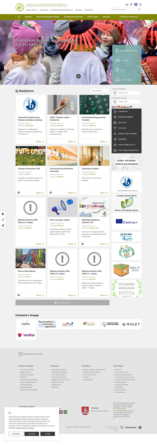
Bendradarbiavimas (26, 387)
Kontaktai (89, 10)
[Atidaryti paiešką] (139, 9)
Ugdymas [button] (28, 17)
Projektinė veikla (94, 228)
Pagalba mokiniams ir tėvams (61, 380)
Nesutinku (31, 434)
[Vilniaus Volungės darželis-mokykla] (19, 7)
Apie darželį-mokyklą (26, 369)
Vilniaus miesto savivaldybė (99, 411)
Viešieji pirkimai (88, 380)
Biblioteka (122, 122)
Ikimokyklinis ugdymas (59, 369)
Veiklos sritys (31, 10)
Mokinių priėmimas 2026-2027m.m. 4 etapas (28, 221)
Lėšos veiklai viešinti (89, 374)
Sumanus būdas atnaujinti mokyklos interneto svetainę (111, 428)
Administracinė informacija (62, 10)
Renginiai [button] (106, 17)
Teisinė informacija (120, 390)
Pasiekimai (122, 139)
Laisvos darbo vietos (126, 145)
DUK (122, 70)
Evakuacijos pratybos (90, 169)
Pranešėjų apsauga (121, 382)
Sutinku (47, 434)
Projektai (122, 128)
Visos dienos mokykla (58, 374)
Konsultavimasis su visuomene (124, 377)
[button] (126, 4)
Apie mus (78, 10)
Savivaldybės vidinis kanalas (33, 354)
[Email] (65, 412)
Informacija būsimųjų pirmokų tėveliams (94, 118)
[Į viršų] (140, 427)
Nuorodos (118, 369)
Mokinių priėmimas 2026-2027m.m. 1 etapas (92, 272)
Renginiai (28, 174)
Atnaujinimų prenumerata (128, 150)
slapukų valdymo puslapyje (25, 428)
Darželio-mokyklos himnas (28, 382)
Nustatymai (16, 434)
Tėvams (125, 60)
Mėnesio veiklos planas (127, 134)
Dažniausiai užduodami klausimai (125, 380)
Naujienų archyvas (64, 303)
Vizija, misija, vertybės (27, 374)
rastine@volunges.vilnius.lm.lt (125, 411)
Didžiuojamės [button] (92, 17)
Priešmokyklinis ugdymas (59, 372)
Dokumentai (123, 111)
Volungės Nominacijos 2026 (29, 169)
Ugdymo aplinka (25, 372)
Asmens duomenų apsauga (123, 374)
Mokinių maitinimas (125, 117)
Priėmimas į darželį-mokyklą (28, 390)
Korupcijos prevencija (121, 385)
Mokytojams (127, 80)
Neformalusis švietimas (59, 377)
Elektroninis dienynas (129, 51)
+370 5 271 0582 (120, 409)
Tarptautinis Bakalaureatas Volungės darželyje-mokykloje (30, 118)
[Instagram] (61, 412)
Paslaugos (44, 10)
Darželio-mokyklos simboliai (29, 380)
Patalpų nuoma (56, 385)
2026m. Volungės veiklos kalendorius (60, 118)
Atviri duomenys (120, 392)
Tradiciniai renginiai (26, 385)
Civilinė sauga (119, 387)
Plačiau (38, 141)
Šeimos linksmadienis (26, 271)
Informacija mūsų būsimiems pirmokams (61, 170)
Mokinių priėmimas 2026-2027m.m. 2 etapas (60, 272)
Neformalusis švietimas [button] (73, 17)
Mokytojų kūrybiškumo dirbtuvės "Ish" (91, 221)
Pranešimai (60, 125)
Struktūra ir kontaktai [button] (129, 17)
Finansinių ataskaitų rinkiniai (92, 372)
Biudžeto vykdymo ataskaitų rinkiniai (94, 369)
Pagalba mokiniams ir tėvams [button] (47, 17)
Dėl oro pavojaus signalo (60, 220)
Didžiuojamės (29, 125)
